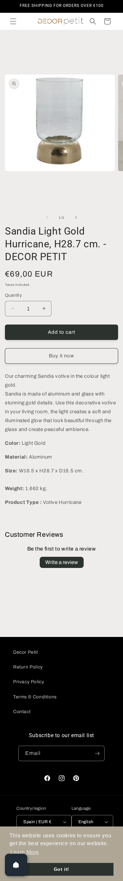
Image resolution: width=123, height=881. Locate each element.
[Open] (16, 865)
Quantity (13, 295)
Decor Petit (25, 652)
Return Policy (28, 667)
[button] (13, 21)
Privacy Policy (28, 681)
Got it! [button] (61, 869)
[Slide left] (47, 217)
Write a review (61, 562)
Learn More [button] (24, 852)
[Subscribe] (97, 753)
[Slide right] (76, 217)
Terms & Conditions (35, 696)
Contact (22, 711)
